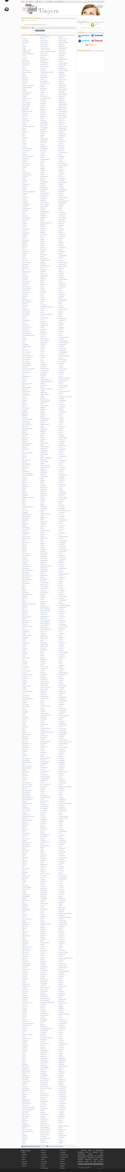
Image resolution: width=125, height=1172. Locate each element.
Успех (61, 872)
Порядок (43, 1073)
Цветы (61, 984)
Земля (24, 1027)
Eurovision (25, 78)
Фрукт (61, 928)
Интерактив (26, 1114)
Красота (43, 249)
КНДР (42, 169)
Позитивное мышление (47, 1002)
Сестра (61, 413)
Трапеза (61, 768)
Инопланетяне (27, 1103)
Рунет (60, 322)
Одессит (43, 711)
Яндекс (61, 1131)
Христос (61, 969)
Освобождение (45, 762)
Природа (61, 78)
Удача (60, 814)
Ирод (24, 1142)
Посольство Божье (46, 1088)
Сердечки (62, 406)
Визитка (25, 484)
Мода (42, 478)
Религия (61, 245)
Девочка (25, 742)
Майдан (43, 377)
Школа (61, 1070)
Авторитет (26, 165)
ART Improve (26, 52)
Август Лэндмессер (28, 156)
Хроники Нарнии (64, 971)
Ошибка (43, 821)
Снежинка (62, 508)
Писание (43, 929)
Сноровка (62, 512)
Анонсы (30, 1)
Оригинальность (45, 758)
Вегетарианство (27, 425)
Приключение (63, 59)
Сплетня (61, 566)
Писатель (43, 931)
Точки (61, 755)
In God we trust (27, 98)
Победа (43, 961)
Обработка (44, 679)
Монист (43, 499)
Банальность (26, 251)
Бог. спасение (26, 352)
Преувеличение (63, 42)
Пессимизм (44, 909)
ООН (42, 734)
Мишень (43, 469)
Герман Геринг (27, 635)
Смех (60, 488)
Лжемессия (44, 323)
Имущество (26, 1090)
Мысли (43, 534)
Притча (61, 81)
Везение (25, 426)
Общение (43, 693)
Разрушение (62, 203)
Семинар (61, 398)
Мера (42, 426)
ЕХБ (24, 921)
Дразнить (25, 857)
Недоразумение (45, 610)
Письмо (43, 933)
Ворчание (25, 564)
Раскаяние (62, 212)
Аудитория (26, 240)
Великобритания (27, 428)
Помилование (45, 1051)
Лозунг (43, 351)
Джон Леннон (26, 796)
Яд (60, 1124)
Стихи (40, 1)
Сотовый (61, 544)
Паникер (43, 840)
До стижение (26, 811)
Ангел (24, 212)
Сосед (61, 538)
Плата (42, 946)
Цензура (61, 991)
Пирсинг (43, 927)
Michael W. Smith (27, 111)
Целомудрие (62, 986)
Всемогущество (27, 594)
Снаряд (61, 501)
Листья (43, 336)
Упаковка (61, 859)
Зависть (25, 971)
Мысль (43, 536)
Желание (25, 932)
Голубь (25, 673)
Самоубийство (63, 352)
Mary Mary (25, 107)
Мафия (43, 407)
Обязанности (44, 696)
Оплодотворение (45, 741)
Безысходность (27, 288)
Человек (61, 1019)
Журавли (25, 960)
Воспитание (26, 574)
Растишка (62, 219)
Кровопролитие (45, 265)
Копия (42, 221)
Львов (42, 362)
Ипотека (25, 1139)
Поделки (43, 985)
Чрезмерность (63, 1044)
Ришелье (61, 272)
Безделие (25, 279)
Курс (42, 286)
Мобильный (44, 476)
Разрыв (61, 204)
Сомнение (62, 533)
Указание (61, 835)
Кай (42, 94)
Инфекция (25, 1124)
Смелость (62, 480)
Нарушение (44, 575)
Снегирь (61, 505)
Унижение (62, 855)
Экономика (62, 1094)
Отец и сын (44, 795)
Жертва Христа (27, 947)
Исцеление (44, 81)
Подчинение (44, 991)
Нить (42, 640)
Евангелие (25, 885)
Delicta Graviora (27, 72)
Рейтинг (61, 238)
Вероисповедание (28, 443)
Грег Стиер (26, 706)
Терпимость (62, 723)
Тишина (61, 738)
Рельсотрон (62, 247)
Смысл (61, 495)
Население (44, 579)
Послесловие (44, 1082)
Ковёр (42, 172)
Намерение (44, 560)
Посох (43, 1090)
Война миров (26, 538)
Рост (60, 303)
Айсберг (25, 180)
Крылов (43, 277)
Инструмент (26, 1111)
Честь (60, 1031)
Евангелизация (27, 887)
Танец (61, 682)
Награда (43, 551)
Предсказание (45, 1133)
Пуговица (62, 147)
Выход (24, 618)
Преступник (62, 40)
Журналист (26, 962)
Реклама (61, 242)
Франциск (62, 926)
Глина (24, 650)
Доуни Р (25, 852)
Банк (24, 257)
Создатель (62, 525)
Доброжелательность (28, 816)
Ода (42, 707)
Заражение (26, 997)
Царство (61, 976)
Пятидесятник (63, 165)
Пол (42, 1023)
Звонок (25, 1016)
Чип (60, 1036)
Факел (61, 896)
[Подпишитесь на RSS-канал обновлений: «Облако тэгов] (90, 46)
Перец (42, 901)
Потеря (43, 1099)
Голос (24, 669)
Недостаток (44, 612)
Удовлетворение (63, 816)
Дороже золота (27, 842)
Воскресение (26, 566)
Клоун (42, 161)
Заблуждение (26, 963)
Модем (43, 480)
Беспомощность (27, 301)
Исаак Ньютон (45, 37)
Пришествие (62, 85)
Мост (42, 512)
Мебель (43, 413)
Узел (60, 827)
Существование (63, 652)
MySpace (25, 119)
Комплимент (44, 195)
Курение (43, 284)
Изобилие (25, 1079)
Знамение (25, 1040)
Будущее (25, 393)
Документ (25, 829)
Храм (60, 962)
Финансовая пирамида (65, 913)
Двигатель (25, 736)
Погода (43, 972)
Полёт (42, 1024)
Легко (42, 301)
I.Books (25, 96)
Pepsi (24, 130)
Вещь (24, 469)
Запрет (25, 993)
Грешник (25, 712)
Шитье (61, 1068)
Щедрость (62, 1079)
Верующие (26, 449)
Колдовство (44, 176)
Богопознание (26, 357)
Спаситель (62, 557)
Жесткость (25, 952)
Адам (24, 171)
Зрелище (25, 1049)
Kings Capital (26, 104)
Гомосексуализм (27, 674)
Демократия (26, 760)
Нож (42, 651)
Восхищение (26, 583)
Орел (42, 754)
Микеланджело (45, 446)
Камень (43, 105)
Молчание (44, 493)
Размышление (63, 197)
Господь (25, 689)
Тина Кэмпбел (63, 732)
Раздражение (62, 190)
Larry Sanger (26, 106)
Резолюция (62, 234)
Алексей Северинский (29, 191)
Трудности (62, 779)
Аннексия (25, 216)
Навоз (42, 545)
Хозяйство (62, 954)
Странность (62, 611)
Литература (44, 338)
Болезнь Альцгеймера (29, 369)
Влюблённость (27, 514)
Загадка (25, 973)
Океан (42, 722)
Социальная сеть (64, 549)
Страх (61, 618)
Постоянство (44, 1095)
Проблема (62, 87)
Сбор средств (63, 369)
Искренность (44, 42)
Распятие (61, 216)
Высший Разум (27, 617)
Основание (44, 767)
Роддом (61, 273)
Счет (60, 659)
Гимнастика (26, 643)
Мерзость (43, 428)
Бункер (25, 400)
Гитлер (25, 645)
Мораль (43, 500)
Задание (25, 976)
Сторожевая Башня (64, 605)
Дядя (24, 880)
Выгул (24, 609)
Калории (43, 100)
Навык (43, 547)
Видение (25, 479)
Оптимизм (44, 747)
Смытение (62, 499)
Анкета (25, 214)
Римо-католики (63, 266)
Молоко (43, 491)
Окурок (43, 730)
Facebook (25, 80)
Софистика (62, 548)
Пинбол (43, 922)
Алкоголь (25, 193)
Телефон (61, 704)
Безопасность (26, 281)
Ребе (60, 227)
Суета (61, 641)
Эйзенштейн (62, 1092)
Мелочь (43, 417)
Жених (24, 939)
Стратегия (62, 617)
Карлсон (43, 114)
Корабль (43, 224)
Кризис (43, 262)
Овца (42, 702)
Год (24, 659)
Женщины (25, 943)
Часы (60, 1017)
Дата (24, 730)
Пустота (61, 149)
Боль (24, 374)
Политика (43, 1026)
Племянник (44, 950)
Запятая (25, 995)
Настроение (44, 588)
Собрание (62, 516)
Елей (24, 911)
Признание (62, 53)
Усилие (61, 868)
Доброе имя (26, 814)
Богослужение (27, 363)
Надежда (43, 555)
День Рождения (27, 766)
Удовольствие (63, 818)
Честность (62, 1029)
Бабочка (25, 245)
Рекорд (61, 244)
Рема (60, 249)
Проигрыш (62, 102)
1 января (25, 38)
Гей (24, 628)
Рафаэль (61, 223)
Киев (42, 137)
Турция (61, 788)
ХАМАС (61, 932)
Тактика (61, 678)
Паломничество (45, 834)
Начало (43, 596)
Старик (61, 592)
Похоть (43, 1106)
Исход (42, 79)
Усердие (61, 866)
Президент (44, 1136)
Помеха (43, 1047)
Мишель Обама (45, 467)
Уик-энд (61, 829)
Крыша (43, 279)
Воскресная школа (28, 570)
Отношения (44, 806)
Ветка (24, 458)
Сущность (62, 654)
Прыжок (61, 137)
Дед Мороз (26, 747)
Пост (42, 1092)
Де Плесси (25, 740)
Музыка (43, 525)
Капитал (43, 111)
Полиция (43, 1032)
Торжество (62, 751)
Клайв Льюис (44, 148)
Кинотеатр (44, 141)
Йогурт (43, 86)
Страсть (61, 615)
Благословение (27, 333)
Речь (60, 259)
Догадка (25, 825)
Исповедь (43, 61)
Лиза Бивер (44, 333)
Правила (43, 1116)
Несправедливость (46, 629)
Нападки (43, 564)
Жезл (24, 930)
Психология (62, 141)
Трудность (62, 781)
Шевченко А (62, 1060)
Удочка (61, 820)
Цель (60, 988)
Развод (61, 184)
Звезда (24, 1014)
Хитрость (62, 943)
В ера (24, 406)
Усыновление (63, 878)
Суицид (61, 645)
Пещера (43, 916)
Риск (60, 270)
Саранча (61, 363)
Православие (44, 1120)
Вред (24, 589)
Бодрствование (27, 365)
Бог (24, 348)
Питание (43, 935)
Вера (24, 436)
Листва (43, 334)
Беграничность (27, 272)
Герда (24, 633)
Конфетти (43, 215)
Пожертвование (45, 998)
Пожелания (44, 996)
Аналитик (25, 210)
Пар (42, 849)
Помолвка (44, 1052)
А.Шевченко (26, 150)
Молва (43, 484)
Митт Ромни (44, 461)
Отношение (44, 804)
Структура (62, 628)
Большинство (26, 376)
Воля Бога (25, 553)
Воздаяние (26, 527)
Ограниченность (45, 706)
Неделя (43, 605)
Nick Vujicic (26, 121)
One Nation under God (28, 126)
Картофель (44, 122)
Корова (43, 230)
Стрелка (61, 622)
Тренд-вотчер (63, 771)
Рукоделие (62, 320)
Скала (60, 432)
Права (42, 1110)
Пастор (43, 872)
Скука (61, 447)
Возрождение (26, 533)
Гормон (25, 682)
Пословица (44, 1084)
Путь (60, 154)
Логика (43, 346)
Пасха (42, 877)
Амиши (25, 206)
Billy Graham (26, 61)
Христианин (62, 965)
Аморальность (27, 208)
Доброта (25, 818)
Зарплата (25, 999)
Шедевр (61, 1062)
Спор (60, 570)
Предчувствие (45, 1134)
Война (24, 535)
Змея (24, 1036)
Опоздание (44, 743)
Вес (24, 451)
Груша (24, 721)
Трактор (61, 764)
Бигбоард (25, 305)
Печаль (43, 914)
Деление (25, 755)
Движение (25, 738)
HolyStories (26, 94)
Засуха (25, 1004)
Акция (24, 190)
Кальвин (43, 101)
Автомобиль (26, 163)
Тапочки (61, 684)
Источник (43, 75)
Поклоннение (44, 1015)
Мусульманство (45, 530)
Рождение (62, 283)
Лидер (42, 331)
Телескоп (61, 702)
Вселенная (25, 592)
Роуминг (61, 307)
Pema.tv (25, 128)
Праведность (44, 1114)
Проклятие (62, 106)
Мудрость (44, 517)
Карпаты (43, 116)
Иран (24, 1141)
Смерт (61, 482)
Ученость (62, 893)
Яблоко (61, 1122)
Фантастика (62, 900)
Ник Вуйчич (44, 637)
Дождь (24, 827)
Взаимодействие (27, 473)
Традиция (62, 762)
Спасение (62, 555)
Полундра (44, 1039)
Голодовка (25, 667)
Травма (61, 756)
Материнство (44, 402)
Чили (60, 1034)
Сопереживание (63, 536)
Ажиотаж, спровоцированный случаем (36, 24)
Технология (62, 730)
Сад (60, 333)
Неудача (43, 633)
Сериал (61, 410)
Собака (61, 514)
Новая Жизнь (44, 644)
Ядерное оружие (64, 1126)
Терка (60, 719)
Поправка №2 (45, 1062)
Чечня (61, 1032)
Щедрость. (62, 1081)
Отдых (43, 789)
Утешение (62, 880)
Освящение (44, 763)
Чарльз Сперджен (64, 1014)
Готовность (26, 695)
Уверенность (62, 809)
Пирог (42, 926)
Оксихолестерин (45, 728)
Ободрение (44, 678)
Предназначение (45, 1129)
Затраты (25, 1006)
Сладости (62, 454)
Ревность (61, 232)
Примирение (62, 68)
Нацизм (43, 594)
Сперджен (62, 559)
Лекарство (44, 305)
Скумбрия (62, 449)
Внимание (25, 520)
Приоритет (62, 76)
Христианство (63, 967)
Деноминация (26, 762)
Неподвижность (45, 624)
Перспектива (44, 903)
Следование (62, 460)
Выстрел (25, 615)
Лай (42, 293)
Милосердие (44, 454)
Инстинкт (25, 1105)
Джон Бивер (26, 792)
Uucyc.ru (24, 18)
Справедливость (63, 574)
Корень (43, 226)
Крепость (43, 254)
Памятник (44, 836)
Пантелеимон (44, 842)
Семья (61, 402)
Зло (24, 1032)
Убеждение (62, 799)
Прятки (61, 139)
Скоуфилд (62, 441)
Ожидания (44, 719)
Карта (42, 118)
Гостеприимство (27, 691)
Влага (24, 505)
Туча (60, 792)
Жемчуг (25, 934)
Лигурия (43, 329)
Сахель (61, 367)
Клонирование (45, 159)
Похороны (44, 1105)
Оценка (43, 816)
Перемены (44, 892)
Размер (61, 195)
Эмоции (61, 1111)
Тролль (61, 775)
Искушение (44, 55)
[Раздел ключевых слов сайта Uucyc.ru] (48, 15)
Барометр (25, 264)
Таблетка (61, 669)
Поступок (43, 1097)
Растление (62, 221)
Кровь (42, 267)
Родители (61, 277)
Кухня (42, 288)
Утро (60, 881)
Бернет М (25, 296)
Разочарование (63, 201)
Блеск (24, 337)
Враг (24, 585)
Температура (62, 710)
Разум (61, 206)
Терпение (61, 721)
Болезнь (25, 367)
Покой (42, 1017)
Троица (61, 773)
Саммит (61, 339)
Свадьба (61, 372)
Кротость (43, 273)
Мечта (43, 445)
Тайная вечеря (63, 673)
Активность (26, 184)
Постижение (44, 1093)
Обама (43, 663)
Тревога (61, 769)
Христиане (62, 963)
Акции (24, 188)
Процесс (61, 132)
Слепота (61, 462)
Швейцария (62, 1059)
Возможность (26, 529)
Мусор (43, 528)
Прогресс (62, 96)
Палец (42, 831)
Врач (24, 587)
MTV (24, 117)
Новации (43, 642)
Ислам (43, 57)
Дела (24, 753)
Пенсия (43, 886)
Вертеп (25, 447)
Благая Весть (26, 320)
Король (43, 232)
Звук (24, 1017)
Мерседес (43, 430)
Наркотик (43, 571)
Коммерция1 (44, 189)
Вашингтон (26, 421)
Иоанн (24, 1128)
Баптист (25, 260)
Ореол (42, 756)
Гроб (24, 715)
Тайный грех (62, 674)
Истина (43, 68)
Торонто (61, 753)
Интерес (25, 1118)
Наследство (44, 584)
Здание (25, 1019)
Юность (61, 1118)
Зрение (25, 1051)
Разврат (61, 186)
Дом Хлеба (26, 838)
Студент (61, 630)
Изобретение (26, 1081)
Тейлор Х (61, 693)
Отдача (43, 788)
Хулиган (61, 973)
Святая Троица (63, 385)
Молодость (44, 489)
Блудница (25, 344)
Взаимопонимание (28, 475)
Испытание (44, 64)
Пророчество (63, 115)
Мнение (43, 474)
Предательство (45, 1125)
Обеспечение (44, 666)
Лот (42, 353)
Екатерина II (26, 909)
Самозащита (62, 344)
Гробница (25, 717)
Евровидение (26, 894)
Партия (43, 868)
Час (60, 1016)
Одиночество (44, 713)
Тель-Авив (62, 708)
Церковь (61, 1001)
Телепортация (63, 700)
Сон (60, 535)
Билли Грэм (26, 314)
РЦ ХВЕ (61, 328)
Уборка (61, 805)
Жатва (24, 928)
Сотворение (62, 542)
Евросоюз (25, 900)
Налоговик (44, 558)
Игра (24, 1055)
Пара (42, 851)
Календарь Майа (45, 98)
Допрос (25, 840)
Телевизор (62, 699)
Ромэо (61, 298)
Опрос (43, 745)
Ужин (60, 825)
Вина (24, 488)
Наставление (44, 586)
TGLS (24, 141)
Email (24, 74)
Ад (23, 169)
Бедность (25, 275)
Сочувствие (62, 551)
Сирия (61, 428)
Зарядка (25, 1001)
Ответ (42, 782)
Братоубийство (27, 387)
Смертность (62, 484)
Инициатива (26, 1100)
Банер (24, 255)
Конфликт (43, 217)
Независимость (45, 616)
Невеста (43, 603)
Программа (62, 93)
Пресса (61, 37)
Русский (61, 324)
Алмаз (24, 199)
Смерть (61, 486)
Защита (25, 1010)
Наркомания (44, 569)
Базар (24, 247)
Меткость (43, 439)
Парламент (44, 864)
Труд (60, 777)
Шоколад (61, 1072)
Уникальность (63, 857)
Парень (43, 860)
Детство (25, 788)
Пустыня (61, 150)
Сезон (61, 389)
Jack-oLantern (26, 102)
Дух (24, 866)
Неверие (43, 601)
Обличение (44, 674)
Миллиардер (44, 450)
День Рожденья (27, 768)
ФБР (60, 906)
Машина (43, 409)
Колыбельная (44, 182)
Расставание (62, 218)
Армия (24, 225)
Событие (61, 518)
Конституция (44, 206)
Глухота (25, 654)
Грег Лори (25, 704)
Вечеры (25, 462)
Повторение (44, 970)
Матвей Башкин (45, 400)
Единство (25, 906)
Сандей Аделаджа (64, 356)
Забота (25, 967)
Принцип (61, 72)
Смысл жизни (63, 497)
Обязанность (44, 698)
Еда (24, 902)
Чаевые (61, 1012)
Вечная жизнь (26, 464)
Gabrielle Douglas (27, 87)
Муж (42, 519)
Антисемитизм (27, 218)
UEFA (24, 145)
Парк (42, 862)
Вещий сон (26, 467)
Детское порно (27, 786)
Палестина (44, 829)
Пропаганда (62, 109)
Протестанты (63, 126)
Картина (43, 120)
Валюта (25, 417)
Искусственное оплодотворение (45, 48)
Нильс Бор (44, 638)
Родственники (63, 279)
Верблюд (25, 438)
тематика (31, 18)
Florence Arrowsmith (28, 85)
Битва (24, 316)
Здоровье (25, 1021)
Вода (24, 521)
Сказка (61, 430)
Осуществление (45, 776)
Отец (42, 793)
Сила (60, 425)
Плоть (42, 955)
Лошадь (43, 357)
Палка (42, 832)
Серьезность (62, 411)
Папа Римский (45, 845)
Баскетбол (25, 266)
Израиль (25, 1083)
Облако (43, 672)
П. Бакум (43, 823)
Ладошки (43, 292)
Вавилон (25, 411)
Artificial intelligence (28, 53)
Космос (43, 236)
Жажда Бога (26, 924)
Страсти (61, 613)
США (60, 661)
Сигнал (61, 423)
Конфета (43, 213)
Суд (60, 635)
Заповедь (25, 991)
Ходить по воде (63, 952)
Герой (24, 639)
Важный (25, 415)
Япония (61, 1133)
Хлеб (60, 945)
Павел (42, 825)
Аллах (24, 195)
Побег (42, 959)
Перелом (43, 888)
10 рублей (25, 40)
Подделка (43, 982)
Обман (43, 676)
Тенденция (62, 712)
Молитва (43, 486)
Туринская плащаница (65, 786)
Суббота (61, 633)
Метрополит (44, 443)
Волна (24, 540)
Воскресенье (26, 568)
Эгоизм (61, 1085)
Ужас (60, 824)
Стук (60, 631)
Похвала (43, 1103)
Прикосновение (63, 63)
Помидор (43, 1049)
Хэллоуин (62, 975)
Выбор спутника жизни (29, 604)
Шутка (61, 1077)
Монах (43, 497)
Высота (25, 613)
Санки (61, 357)
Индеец (25, 1094)
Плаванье (43, 939)
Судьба (61, 637)
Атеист (25, 238)
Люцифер (43, 374)
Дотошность (26, 850)
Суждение (62, 643)
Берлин (25, 294)
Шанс (60, 1053)
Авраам (25, 162)
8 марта (25, 46)
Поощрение (44, 1060)
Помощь (43, 1054)
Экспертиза (62, 1098)
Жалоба (25, 926)
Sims (24, 134)
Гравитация (26, 697)
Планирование (45, 942)
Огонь (42, 704)
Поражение (44, 1065)
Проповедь (62, 113)
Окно (42, 726)
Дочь (24, 855)
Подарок (43, 974)
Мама (42, 387)
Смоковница (62, 493)
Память (43, 838)
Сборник (61, 370)
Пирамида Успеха (46, 924)
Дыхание (25, 872)
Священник (62, 387)
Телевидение (62, 697)
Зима (24, 1031)
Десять (25, 777)
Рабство (61, 169)
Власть (25, 508)
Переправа (44, 898)
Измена (25, 1073)
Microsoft (25, 113)
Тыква (61, 794)
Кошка (43, 241)
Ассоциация (26, 229)
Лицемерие (44, 342)
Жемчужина (26, 935)
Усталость (62, 874)
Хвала (61, 937)
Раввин (61, 171)
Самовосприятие (64, 342)
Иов (24, 1133)
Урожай (61, 863)
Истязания (44, 77)
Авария (25, 154)
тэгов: (81, 24)
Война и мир (26, 536)
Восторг (25, 581)
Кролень (43, 271)
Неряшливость (45, 627)
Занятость (25, 990)
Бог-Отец (25, 350)
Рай (60, 208)
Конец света (44, 202)
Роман (61, 292)
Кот (42, 238)
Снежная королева (64, 510)
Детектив (25, 779)
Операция (43, 737)
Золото (25, 1047)
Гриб (24, 714)
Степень (61, 598)
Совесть (61, 521)
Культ (42, 282)
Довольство (26, 824)
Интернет (25, 1120)
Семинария (62, 400)
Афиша (25, 244)
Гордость (25, 678)
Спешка (61, 561)
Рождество (62, 285)
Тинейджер (62, 734)
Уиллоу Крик (62, 831)
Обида (43, 670)
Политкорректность (46, 1028)
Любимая (43, 364)
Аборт (24, 152)
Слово (61, 466)
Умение (61, 850)
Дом (24, 837)
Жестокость (26, 954)
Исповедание (44, 59)
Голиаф (25, 661)
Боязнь (25, 380)
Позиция (43, 1004)
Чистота (61, 1040)
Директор (25, 807)
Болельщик (26, 370)
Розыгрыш (62, 287)
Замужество (26, 986)
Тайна (61, 671)
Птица (61, 143)
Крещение (44, 258)
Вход (24, 600)
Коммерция (44, 187)
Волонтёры (26, 542)
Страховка (62, 620)
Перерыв (43, 900)
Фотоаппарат (63, 922)
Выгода (25, 607)
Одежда (43, 709)
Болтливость (26, 372)
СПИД (61, 562)
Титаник (61, 736)
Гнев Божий (26, 658)
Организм (43, 752)
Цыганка (61, 1010)
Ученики (61, 891)
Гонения (25, 676)
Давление (25, 727)
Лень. (42, 312)
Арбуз (24, 221)
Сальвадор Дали (63, 337)
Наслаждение (44, 582)
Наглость (43, 549)
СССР (60, 583)
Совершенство (63, 520)
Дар (24, 728)
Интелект (25, 1113)
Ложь (42, 349)
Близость (25, 339)
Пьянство (62, 162)
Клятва (43, 167)
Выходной (25, 620)
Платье (43, 948)
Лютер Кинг (44, 372)
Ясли (60, 1139)
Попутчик (44, 1064)
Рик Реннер (62, 264)
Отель (42, 791)
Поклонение (44, 1013)
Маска (42, 396)
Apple (24, 48)
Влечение (25, 510)
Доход (24, 853)
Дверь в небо (26, 734)
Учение (61, 887)
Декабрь (25, 751)
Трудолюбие (62, 783)
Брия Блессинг (27, 391)
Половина (43, 1036)
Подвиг (43, 978)
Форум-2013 (62, 921)
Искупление (44, 46)
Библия (25, 303)
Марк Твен (44, 392)
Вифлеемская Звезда (28, 497)
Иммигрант (26, 1088)
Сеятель (61, 419)
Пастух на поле (45, 873)
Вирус (24, 492)
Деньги (25, 769)
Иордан (25, 1135)
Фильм (61, 911)
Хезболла (61, 939)
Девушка (25, 745)
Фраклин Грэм (63, 924)
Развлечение (62, 182)
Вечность (25, 466)
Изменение (26, 1075)
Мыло (42, 532)
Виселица (25, 493)
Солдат (61, 527)
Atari (24, 55)
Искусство (44, 53)
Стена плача (62, 596)
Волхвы (25, 548)
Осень (42, 765)
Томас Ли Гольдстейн (65, 742)
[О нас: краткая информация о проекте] (88, 1)
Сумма (61, 646)
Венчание (25, 434)
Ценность (62, 995)
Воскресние (26, 572)
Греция (25, 710)
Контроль (43, 208)
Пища (42, 937)
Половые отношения (46, 1038)
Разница (61, 199)
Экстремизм (62, 1100)
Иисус (24, 1085)
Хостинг (61, 960)
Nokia (24, 122)
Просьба (61, 122)
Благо (24, 322)
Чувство (61, 1049)
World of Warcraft (27, 149)
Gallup (24, 89)
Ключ (42, 165)
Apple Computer (27, 50)
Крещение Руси (45, 260)
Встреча (25, 598)
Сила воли (62, 426)
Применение (62, 65)
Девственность (27, 743)
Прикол (61, 61)
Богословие (26, 361)
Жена (24, 937)
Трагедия (61, 758)
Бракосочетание (27, 383)
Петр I (43, 913)
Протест (61, 124)
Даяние (25, 732)
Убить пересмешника (65, 803)
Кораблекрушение (46, 223)
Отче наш (43, 812)
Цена (60, 990)
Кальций (43, 103)
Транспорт (62, 766)
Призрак (61, 55)
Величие (25, 430)
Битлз (24, 318)
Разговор (61, 188)
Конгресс (43, 200)
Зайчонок (25, 978)
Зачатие (25, 1008)
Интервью (25, 1116)
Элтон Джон (62, 1103)
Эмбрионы (62, 1107)
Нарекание (44, 568)
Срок (60, 579)
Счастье (61, 658)
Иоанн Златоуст (27, 1129)
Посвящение (44, 1075)
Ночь (42, 655)
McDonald (25, 109)
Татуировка (62, 686)
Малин (43, 383)
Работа (61, 167)
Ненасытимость (45, 620)
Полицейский (44, 1030)
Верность (25, 441)
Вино (24, 490)
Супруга (61, 650)
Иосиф (24, 1137)
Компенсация (44, 193)
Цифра (61, 1006)
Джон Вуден (26, 794)
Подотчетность (45, 987)
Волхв (24, 546)
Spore (24, 135)
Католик (43, 126)
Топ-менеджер (63, 747)
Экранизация (62, 1096)
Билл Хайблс (26, 313)
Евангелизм (26, 889)
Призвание (62, 52)
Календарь (44, 96)
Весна (24, 454)
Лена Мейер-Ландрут (47, 307)
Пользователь (45, 1043)
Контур (43, 210)
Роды (60, 281)
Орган (42, 750)
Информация (26, 1126)
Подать (43, 976)
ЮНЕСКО (62, 1116)
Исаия (42, 38)
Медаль (43, 415)
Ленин (42, 308)
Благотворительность (29, 335)
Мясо (42, 540)
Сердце (61, 408)
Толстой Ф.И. (63, 740)
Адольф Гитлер (27, 175)
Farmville (25, 81)
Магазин (43, 376)
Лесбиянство (44, 318)
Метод (43, 441)
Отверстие (44, 780)
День (24, 764)
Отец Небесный (45, 797)
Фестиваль (62, 907)
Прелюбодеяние (45, 1138)
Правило (43, 1118)
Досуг (24, 848)
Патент (43, 879)
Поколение (44, 1019)
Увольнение (62, 811)
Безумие (25, 285)
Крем (42, 252)
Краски (43, 247)
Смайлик (61, 477)
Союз (60, 553)
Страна (61, 609)
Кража (43, 243)
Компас (43, 191)
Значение (25, 1045)
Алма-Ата (25, 197)
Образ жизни (44, 681)
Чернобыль (62, 1027)
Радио (61, 175)
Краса (42, 245)
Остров (43, 773)
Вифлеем (25, 495)
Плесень (43, 952)
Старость (61, 594)
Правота (43, 1121)
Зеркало (25, 1029)
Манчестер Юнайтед (47, 389)
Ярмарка (61, 1137)
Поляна (43, 1045)
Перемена (44, 890)
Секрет (61, 393)
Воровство (26, 561)
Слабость (61, 451)
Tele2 (24, 139)
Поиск (42, 1008)
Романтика (62, 294)
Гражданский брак (28, 699)
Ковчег (43, 174)
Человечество (63, 1021)
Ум (60, 846)
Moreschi (25, 115)
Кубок (42, 280)
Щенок (61, 1083)
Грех (24, 708)
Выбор (24, 602)
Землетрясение (27, 1025)
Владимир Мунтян (28, 507)
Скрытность (62, 445)
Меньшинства (45, 424)
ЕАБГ (24, 881)
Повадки (43, 963)
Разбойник (62, 178)
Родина (61, 275)
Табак (60, 667)
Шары (61, 1055)
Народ (43, 573)
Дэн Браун (25, 878)
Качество (43, 131)
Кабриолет (44, 88)
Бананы (25, 253)
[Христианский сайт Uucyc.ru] (29, 15)
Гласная (25, 648)
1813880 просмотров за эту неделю (90, 28)
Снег (60, 503)
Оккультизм (44, 724)
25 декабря (26, 42)
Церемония (62, 999)
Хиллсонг (62, 941)
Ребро (61, 231)
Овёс (42, 700)
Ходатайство (62, 950)
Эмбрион (61, 1105)
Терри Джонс (63, 725)
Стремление (62, 624)
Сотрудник (62, 546)
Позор (42, 1006)
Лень (42, 310)
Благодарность (27, 328)
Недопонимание (45, 609)
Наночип (43, 562)
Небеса (43, 597)
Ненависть (44, 618)
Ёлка (24, 913)
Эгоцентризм (63, 1086)
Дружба (25, 861)
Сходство (62, 656)
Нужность (44, 659)
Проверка (62, 91)
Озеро (42, 720)
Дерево (25, 773)
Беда (24, 273)
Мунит (43, 527)
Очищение (44, 819)
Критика (43, 264)
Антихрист (26, 219)
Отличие (43, 803)
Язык (60, 1128)
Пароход (43, 866)
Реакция (61, 225)
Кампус (43, 107)
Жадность (25, 922)
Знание (25, 1042)
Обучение (43, 691)
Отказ (42, 799)
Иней (24, 1098)
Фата (60, 904)
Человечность (63, 1023)
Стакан (61, 589)
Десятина (25, 775)
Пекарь (43, 883)
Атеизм (25, 236)
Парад (42, 853)
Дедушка (25, 749)
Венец (24, 432)
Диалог (25, 801)
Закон (24, 980)
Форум (61, 919)
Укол (60, 837)
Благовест (25, 324)
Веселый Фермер (27, 452)
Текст (60, 695)
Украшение (62, 840)
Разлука (61, 193)
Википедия (26, 486)
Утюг (60, 883)
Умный (61, 853)
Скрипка (61, 443)
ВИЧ (24, 499)
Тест (60, 727)
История (43, 70)
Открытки (60, 1)
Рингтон (61, 268)
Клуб (42, 163)
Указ (60, 833)
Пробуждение (63, 89)
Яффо (60, 1142)
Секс (60, 395)
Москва (43, 510)
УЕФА (61, 822)
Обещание (44, 668)
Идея (24, 1059)
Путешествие (63, 152)
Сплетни (61, 564)
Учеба (61, 885)
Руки (60, 316)
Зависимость (26, 969)
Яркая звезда (62, 1135)
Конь (42, 219)
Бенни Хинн (26, 290)
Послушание (44, 1086)
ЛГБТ (42, 297)
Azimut (24, 57)
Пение (42, 885)
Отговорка (44, 786)
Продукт (61, 100)
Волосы (25, 544)
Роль (60, 290)
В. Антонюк (26, 408)
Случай (61, 473)
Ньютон (43, 661)
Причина (61, 83)
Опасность (44, 735)
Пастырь (43, 875)
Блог (24, 341)
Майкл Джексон (45, 379)
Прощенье (62, 135)
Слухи (61, 471)
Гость (24, 693)
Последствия (44, 1080)
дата (29, 27)
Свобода (61, 382)
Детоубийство (27, 783)
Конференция (44, 211)
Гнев (24, 656)
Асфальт (25, 234)
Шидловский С (63, 1066)
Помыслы (43, 1056)
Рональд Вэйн (63, 300)
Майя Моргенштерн (46, 381)
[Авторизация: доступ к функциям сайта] (102, 1)
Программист (63, 94)
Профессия (62, 128)
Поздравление (45, 1000)
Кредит (43, 251)
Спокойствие (62, 568)
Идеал (24, 1057)
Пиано (43, 918)
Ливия (42, 327)
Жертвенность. (27, 950)
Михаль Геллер (45, 465)
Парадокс (43, 855)
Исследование (45, 66)
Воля (24, 551)
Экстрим (61, 1101)
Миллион (43, 452)
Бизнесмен (26, 309)
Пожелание (44, 995)
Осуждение (44, 775)
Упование (62, 861)
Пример (61, 66)
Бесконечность (27, 300)
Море (42, 502)
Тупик (61, 784)
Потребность (44, 1101)
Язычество (62, 1129)
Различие (61, 191)
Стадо (61, 587)
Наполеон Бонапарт (46, 566)
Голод (24, 665)
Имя (24, 1092)
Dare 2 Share (26, 70)
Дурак (24, 865)
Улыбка (61, 844)
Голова (25, 663)
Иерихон (25, 1064)
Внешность (26, 518)
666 (23, 44)
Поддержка (44, 983)
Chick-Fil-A (26, 65)
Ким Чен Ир (44, 139)
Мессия (43, 433)
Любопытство (45, 370)
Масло (43, 398)
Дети (24, 781)
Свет (60, 374)
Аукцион (25, 242)
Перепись (43, 894)
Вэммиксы (25, 622)
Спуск (61, 576)
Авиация (25, 160)
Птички (61, 145)
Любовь (43, 366)
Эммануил (62, 1109)
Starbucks (25, 137)
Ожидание (44, 717)
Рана (60, 210)
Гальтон (25, 624)
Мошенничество (45, 514)
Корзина (43, 228)
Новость (43, 648)
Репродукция (62, 255)
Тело (60, 706)
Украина (61, 838)
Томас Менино (63, 743)
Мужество (44, 521)
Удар (60, 812)
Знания (25, 1044)
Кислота (43, 142)
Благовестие (26, 326)
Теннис (61, 714)
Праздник (43, 1123)
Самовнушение (63, 341)
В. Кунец (25, 410)
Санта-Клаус (62, 361)
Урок (60, 865)
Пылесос (61, 158)
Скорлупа (62, 436)
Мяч (42, 541)
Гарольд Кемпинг (27, 626)
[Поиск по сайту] (99, 1)
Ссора (61, 581)
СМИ (60, 490)
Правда (43, 1112)
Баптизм (25, 259)
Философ (61, 909)
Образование (44, 683)
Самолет (61, 346)
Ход (60, 949)
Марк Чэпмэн (44, 394)
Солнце (61, 529)
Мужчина (43, 523)
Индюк (25, 1096)
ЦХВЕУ (61, 1008)
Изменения (26, 1077)
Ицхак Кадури (45, 83)
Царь (60, 978)
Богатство (25, 354)
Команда (43, 185)
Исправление (44, 62)
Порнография (45, 1067)
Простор (61, 119)
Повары (43, 965)
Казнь (42, 92)
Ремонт (61, 253)
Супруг (61, 648)
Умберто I (62, 848)
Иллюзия (25, 1086)
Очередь (43, 817)
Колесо (43, 178)
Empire (24, 76)
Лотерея (43, 355)
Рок (60, 288)
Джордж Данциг (27, 799)
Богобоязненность (28, 356)
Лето (42, 320)
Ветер (24, 456)
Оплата (43, 739)
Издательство (26, 1072)
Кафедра (43, 129)
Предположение (45, 1131)
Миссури (43, 459)
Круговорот (44, 275)
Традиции (62, 760)
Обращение (44, 685)
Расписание (62, 214)
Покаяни (43, 1010)
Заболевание (26, 965)
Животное (25, 956)
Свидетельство (63, 380)
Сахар (61, 365)
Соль (60, 531)
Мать (42, 403)
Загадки (25, 975)
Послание (43, 1077)
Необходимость (45, 622)
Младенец (44, 471)
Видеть (25, 482)
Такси (60, 676)
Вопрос (25, 557)
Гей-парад (25, 630)
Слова (61, 464)
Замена (25, 982)
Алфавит (25, 201)
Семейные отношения (65, 397)
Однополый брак (45, 715)
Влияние (25, 512)
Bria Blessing (26, 63)
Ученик (61, 889)
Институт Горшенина (29, 1107)
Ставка (61, 585)
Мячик (43, 543)
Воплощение (26, 555)
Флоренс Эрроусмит (65, 917)
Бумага (25, 398)
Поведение (44, 967)
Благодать (25, 329)
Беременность (27, 292)
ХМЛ (60, 947)
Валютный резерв (27, 419)
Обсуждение (44, 689)
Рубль (60, 313)
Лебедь (43, 299)
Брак (24, 382)
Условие (61, 870)
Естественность (27, 919)
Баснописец (26, 268)
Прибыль (61, 44)
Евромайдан (26, 896)
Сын (60, 663)
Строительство (63, 626)
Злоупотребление (27, 1034)
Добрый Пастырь (27, 820)
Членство (61, 1042)
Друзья (25, 863)
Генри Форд (26, 631)
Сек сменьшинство (64, 391)
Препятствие (44, 1142)
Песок (42, 907)
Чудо (60, 1051)
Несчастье (44, 631)
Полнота (43, 1034)
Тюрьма (61, 797)
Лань (42, 295)
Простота (62, 121)
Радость (61, 176)
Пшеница (61, 156)
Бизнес (25, 307)
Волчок (25, 549)
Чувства (61, 1047)
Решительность (63, 262)
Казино (43, 90)
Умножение (62, 852)
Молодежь (44, 487)
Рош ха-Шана (63, 309)
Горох (24, 687)
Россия (61, 301)
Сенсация (62, 404)
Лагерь (43, 290)
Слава (60, 452)
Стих (60, 602)
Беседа (25, 298)
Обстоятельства (45, 687)
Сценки (50, 1)
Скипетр (61, 434)
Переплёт (43, 896)
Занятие (25, 988)
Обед (42, 665)
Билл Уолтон (26, 311)
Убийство (62, 801)
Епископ (25, 915)
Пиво (42, 920)
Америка (25, 203)
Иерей (24, 1062)
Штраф (61, 1075)
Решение (61, 260)
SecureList (25, 132)
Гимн (24, 641)
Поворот (43, 969)
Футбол (61, 930)
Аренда (25, 223)
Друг (24, 859)
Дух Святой (26, 868)
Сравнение (62, 577)
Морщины (44, 508)
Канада (43, 109)
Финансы (61, 915)
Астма (24, 231)
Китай (42, 144)
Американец (26, 204)
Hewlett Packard (27, 93)
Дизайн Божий (27, 803)
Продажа (61, 98)
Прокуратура (63, 107)
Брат (24, 385)
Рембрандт (62, 251)
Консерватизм (45, 204)
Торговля (61, 749)
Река (60, 240)
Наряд (42, 577)
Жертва (25, 945)
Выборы (25, 605)
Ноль (42, 653)
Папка (42, 847)
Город (24, 684)
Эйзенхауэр (62, 1090)
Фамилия (61, 898)
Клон (42, 157)
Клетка (43, 154)
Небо (42, 599)
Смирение (62, 492)
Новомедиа (44, 646)
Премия (43, 1140)
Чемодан (61, 1025)
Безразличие (26, 283)
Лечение (43, 321)
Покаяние (43, 1011)
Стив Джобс (62, 600)
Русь (60, 326)
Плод (42, 954)
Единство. (25, 907)
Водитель (25, 523)
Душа (24, 870)
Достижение (26, 844)
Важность (25, 413)
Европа (25, 898)
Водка (24, 525)
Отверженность (45, 778)
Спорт (61, 572)
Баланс (25, 249)
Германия (25, 637)
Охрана (43, 814)
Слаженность (63, 456)
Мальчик (43, 385)
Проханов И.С (63, 130)
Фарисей (61, 902)
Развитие (61, 180)
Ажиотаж (25, 176)
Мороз (43, 504)
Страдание (62, 607)
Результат (62, 236)
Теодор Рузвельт (63, 715)
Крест (42, 256)
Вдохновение (26, 423)
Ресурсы (61, 257)
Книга (42, 170)
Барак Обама (26, 262)
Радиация (61, 173)
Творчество (62, 691)
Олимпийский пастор (47, 732)
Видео (24, 480)
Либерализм (44, 325)
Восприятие (26, 577)
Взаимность (26, 471)
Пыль (60, 160)
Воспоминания (27, 576)
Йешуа (43, 85)
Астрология (26, 232)
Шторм (61, 1073)
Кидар (42, 135)
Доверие (25, 822)
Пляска (43, 957)
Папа (42, 844)
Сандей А (62, 354)
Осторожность (45, 771)
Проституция (63, 117)
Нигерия (43, 635)
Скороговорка (63, 438)
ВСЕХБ (25, 596)
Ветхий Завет (26, 460)
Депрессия (26, 771)
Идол (24, 1060)
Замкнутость (26, 984)
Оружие (43, 760)
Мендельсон (44, 420)
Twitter (24, 143)
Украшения (62, 842)
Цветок (61, 982)
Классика (43, 150)
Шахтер (61, 1057)
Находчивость (45, 592)
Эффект (61, 1113)
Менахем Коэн (45, 418)
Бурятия (25, 404)
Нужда (43, 657)
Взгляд (24, 477)
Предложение (45, 1127)
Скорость (61, 439)
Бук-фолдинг (26, 395)
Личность (43, 344)
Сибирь (61, 421)
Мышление (44, 538)
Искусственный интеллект (48, 51)
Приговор (62, 50)
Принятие (62, 74)
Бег (24, 270)
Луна (42, 361)
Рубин (61, 311)
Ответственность (46, 784)
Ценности (62, 993)
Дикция (25, 805)
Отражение (44, 808)
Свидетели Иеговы (64, 378)
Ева (24, 883)
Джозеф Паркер (27, 790)
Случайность (62, 475)
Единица (25, 904)
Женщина (25, 941)
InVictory (25, 100)
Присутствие (62, 80)
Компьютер (44, 196)
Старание (62, 590)
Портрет (43, 1071)
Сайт (60, 335)
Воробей (25, 559)
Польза (43, 1041)
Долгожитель (26, 833)
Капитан (43, 113)
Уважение (62, 807)
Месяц (43, 437)
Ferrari (24, 83)
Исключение (44, 40)
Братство (25, 389)
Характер (62, 935)
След (60, 458)
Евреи (24, 891)
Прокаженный (63, 104)
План (42, 941)
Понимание (44, 1058)
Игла (24, 1053)
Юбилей (61, 1114)
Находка (43, 590)
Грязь (24, 723)
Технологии (62, 728)
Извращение (26, 1070)
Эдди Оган (62, 1088)
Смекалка (62, 479)
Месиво (43, 431)
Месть (42, 435)
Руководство (62, 318)
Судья (61, 639)
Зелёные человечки (28, 1023)
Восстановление (27, 579)
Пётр (42, 911)
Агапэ (24, 167)
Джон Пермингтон (28, 797)
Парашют (43, 858)
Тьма (60, 796)
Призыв (61, 57)
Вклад (24, 501)
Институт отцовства (28, 1109)
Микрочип (44, 448)
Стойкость (62, 604)
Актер (24, 182)
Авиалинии (26, 158)
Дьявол (25, 874)
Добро (24, 812)
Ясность (61, 1141)
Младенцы (44, 472)
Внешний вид (26, 516)
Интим (24, 1122)
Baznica (25, 59)
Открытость (44, 801)
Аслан (24, 227)
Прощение (62, 134)
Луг (42, 359)
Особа (42, 769)
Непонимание (45, 625)
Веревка (25, 439)
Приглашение (63, 48)
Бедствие (25, 277)
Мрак (42, 515)
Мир (42, 456)
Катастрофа (44, 124)
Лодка (42, 348)
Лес (42, 316)
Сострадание (62, 540)
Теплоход (61, 717)
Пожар (43, 993)
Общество (44, 694)
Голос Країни (26, 671)
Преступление (63, 38)
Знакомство (26, 1038)
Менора (43, 422)
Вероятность (26, 445)
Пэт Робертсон (63, 163)
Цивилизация (62, 1003)
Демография (26, 758)
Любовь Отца (44, 368)
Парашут (43, 857)
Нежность (44, 614)
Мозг (42, 482)
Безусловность (27, 287)
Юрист (61, 1120)
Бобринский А (27, 346)
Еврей (24, 893)
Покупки (43, 1021)
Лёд (42, 303)
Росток (61, 305)
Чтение (61, 1045)
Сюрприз (61, 665)
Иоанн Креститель (28, 1131)
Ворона (25, 562)
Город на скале (27, 686)
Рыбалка (61, 331)
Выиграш (25, 611)
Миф (42, 463)
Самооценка (62, 350)
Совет (61, 523)
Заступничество (27, 1003)
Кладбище (44, 146)
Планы (43, 944)
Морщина (43, 506)
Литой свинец (45, 340)
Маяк (42, 411)
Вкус (24, 503)
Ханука (61, 934)
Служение (62, 469)
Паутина (43, 881)
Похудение (44, 1108)
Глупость (25, 652)
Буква (24, 397)
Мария (43, 390)
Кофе (42, 239)
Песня (42, 905)
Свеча (61, 376)
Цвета (61, 980)
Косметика (44, 234)
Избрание (25, 1068)
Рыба (60, 329)
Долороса (25, 835)
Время (24, 590)
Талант (61, 680)
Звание (25, 1012)
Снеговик (61, 507)
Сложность (62, 467)
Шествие (61, 1064)
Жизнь (24, 958)
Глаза (24, 646)
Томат (61, 745)
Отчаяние (43, 810)
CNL (24, 66)
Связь (60, 383)
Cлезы (24, 68)
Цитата (61, 1004)
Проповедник (63, 111)
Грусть (25, 719)
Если (24, 917)
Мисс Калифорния (46, 458)
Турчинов (62, 790)
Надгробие (44, 553)
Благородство (26, 331)
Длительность (26, 809)
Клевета (43, 152)
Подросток (44, 989)
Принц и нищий (63, 70)
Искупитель (44, 44)
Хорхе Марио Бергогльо (66, 958)
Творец (61, 689)
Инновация (26, 1101)
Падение (43, 827)
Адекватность (26, 173)
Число (61, 1038)
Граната (25, 700)
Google (24, 91)
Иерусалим (26, 1066)
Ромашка (61, 296)
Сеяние (61, 417)
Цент (60, 997)
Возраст (25, 531)
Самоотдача (62, 348)
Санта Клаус (62, 359)
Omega (24, 124)
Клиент (43, 155)
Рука (60, 314)
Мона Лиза (44, 495)
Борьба (25, 378)
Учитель (61, 894)
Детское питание (27, 784)
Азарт (24, 178)
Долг (24, 831)
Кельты (43, 133)
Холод (61, 956)
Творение (61, 687)
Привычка (62, 46)
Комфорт (43, 198)
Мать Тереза (44, 405)
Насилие (43, 581)
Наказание (44, 556)
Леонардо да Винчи (46, 314)
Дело (24, 756)
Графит (25, 702)
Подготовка (44, 980)
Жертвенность (27, 949)
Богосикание (26, 359)
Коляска (43, 183)
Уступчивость (63, 876)
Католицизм (44, 127)
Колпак (43, 180)
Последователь (45, 1079)
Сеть (60, 415)
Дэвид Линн (26, 876)
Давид (24, 725)
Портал (43, 1069)
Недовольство (45, 607)
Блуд (24, 342)
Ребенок (61, 229)
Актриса (25, 186)
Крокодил (43, 269)
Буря (24, 402)
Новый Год (44, 650)
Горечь (25, 680)
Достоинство (26, 846)
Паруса (43, 870)
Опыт (42, 748)
